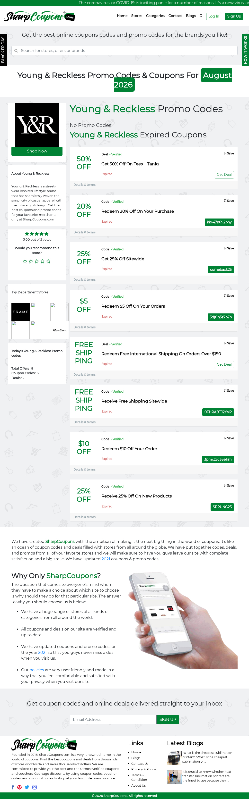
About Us (138, 785)
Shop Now (37, 151)
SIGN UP (168, 719)
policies (36, 670)
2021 (106, 559)
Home (122, 16)
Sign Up (234, 16)
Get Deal (224, 174)
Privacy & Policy (143, 769)
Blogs (191, 16)
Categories (155, 16)
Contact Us (139, 763)
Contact (175, 16)
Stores (136, 16)
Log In (213, 16)
